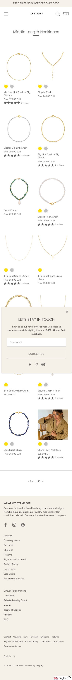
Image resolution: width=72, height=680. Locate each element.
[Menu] (6, 14)
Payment (8, 545)
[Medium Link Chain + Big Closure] (19, 67)
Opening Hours (12, 540)
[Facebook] (30, 364)
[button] (63, 678)
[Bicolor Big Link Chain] (19, 129)
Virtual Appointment (15, 590)
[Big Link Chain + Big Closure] (53, 129)
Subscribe (36, 354)
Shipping (8, 550)
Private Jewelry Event (15, 600)
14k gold (6, 270)
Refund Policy (11, 564)
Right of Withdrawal (15, 559)
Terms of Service (12, 610)
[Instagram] (36, 364)
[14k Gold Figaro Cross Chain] (53, 251)
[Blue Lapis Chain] (19, 425)
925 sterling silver (12, 86)
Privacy (8, 614)
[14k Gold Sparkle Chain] (19, 251)
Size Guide (9, 574)
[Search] (58, 14)
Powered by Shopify (33, 665)
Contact (8, 535)
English (7, 656)
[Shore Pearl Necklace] (53, 425)
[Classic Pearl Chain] (53, 191)
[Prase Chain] (19, 191)
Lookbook (9, 595)
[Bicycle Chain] (53, 67)
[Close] (67, 312)
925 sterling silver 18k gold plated (6, 86)
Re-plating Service (14, 578)
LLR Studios (17, 665)
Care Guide (10, 569)
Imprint (7, 605)
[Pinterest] (43, 364)
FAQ (6, 619)
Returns (8, 554)
